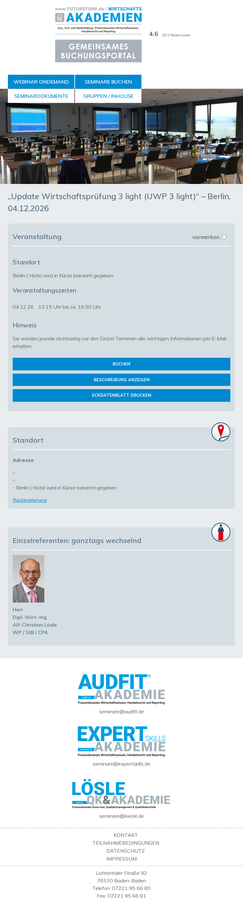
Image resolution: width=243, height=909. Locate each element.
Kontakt (126, 835)
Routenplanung (30, 500)
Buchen (121, 363)
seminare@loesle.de (121, 816)
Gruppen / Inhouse (108, 96)
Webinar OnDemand (41, 82)
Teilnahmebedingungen (125, 843)
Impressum (121, 858)
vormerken (206, 237)
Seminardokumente (41, 96)
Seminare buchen (108, 82)
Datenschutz (125, 851)
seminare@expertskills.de (121, 764)
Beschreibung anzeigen (122, 379)
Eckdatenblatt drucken (121, 395)
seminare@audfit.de (121, 711)
